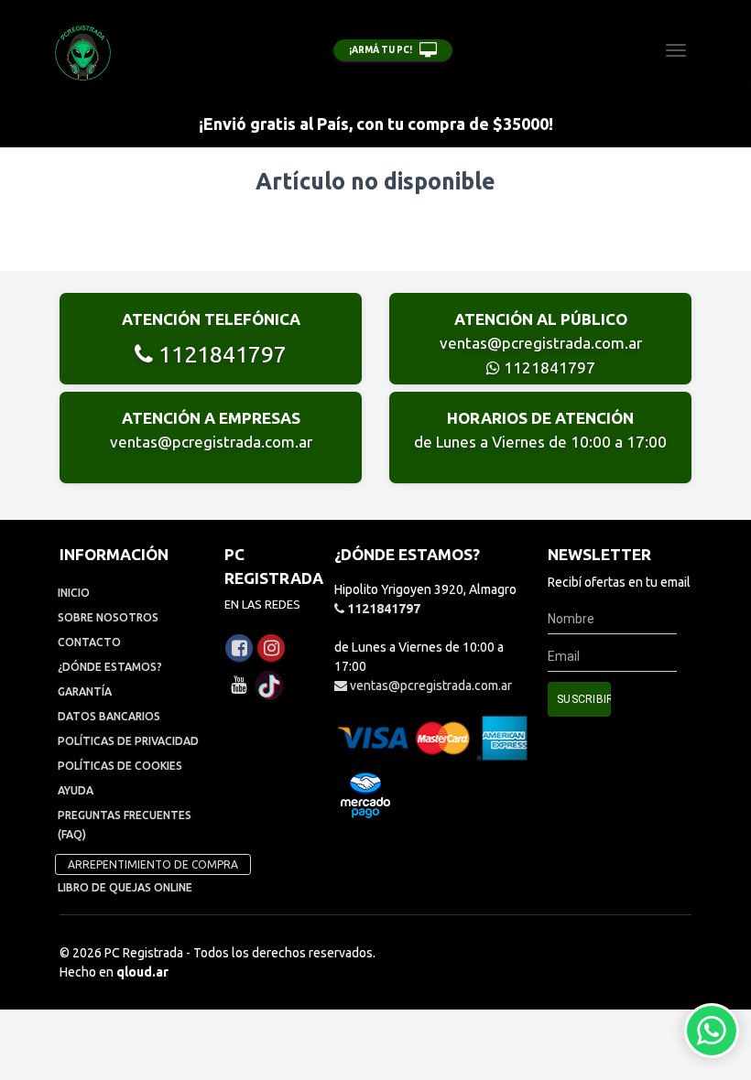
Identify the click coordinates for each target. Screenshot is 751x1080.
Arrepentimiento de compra (153, 864)
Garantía (85, 691)
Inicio (74, 593)
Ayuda (75, 790)
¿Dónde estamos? (110, 667)
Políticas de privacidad (128, 741)
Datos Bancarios (109, 716)
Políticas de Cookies (120, 766)
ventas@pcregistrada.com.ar (541, 342)
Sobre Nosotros (108, 617)
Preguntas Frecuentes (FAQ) (124, 824)
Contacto (89, 642)
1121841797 (220, 354)
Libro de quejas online (125, 887)
